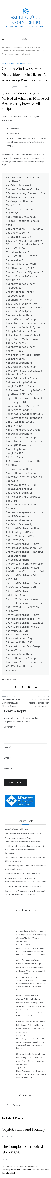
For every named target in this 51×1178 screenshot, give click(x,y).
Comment (9, 727)
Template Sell (8, 1173)
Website (8, 768)
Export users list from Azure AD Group (22, 873)
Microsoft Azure (9, 63)
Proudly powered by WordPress (17, 1169)
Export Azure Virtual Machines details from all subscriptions (39, 702)
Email (7, 758)
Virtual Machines (24, 63)
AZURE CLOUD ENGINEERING (25, 20)
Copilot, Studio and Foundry (17, 829)
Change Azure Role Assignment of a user (23, 886)
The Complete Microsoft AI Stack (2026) (23, 833)
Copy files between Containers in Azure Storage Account (11, 702)
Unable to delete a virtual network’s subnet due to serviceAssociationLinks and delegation (24, 849)
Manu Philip (25, 87)
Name (7, 747)
